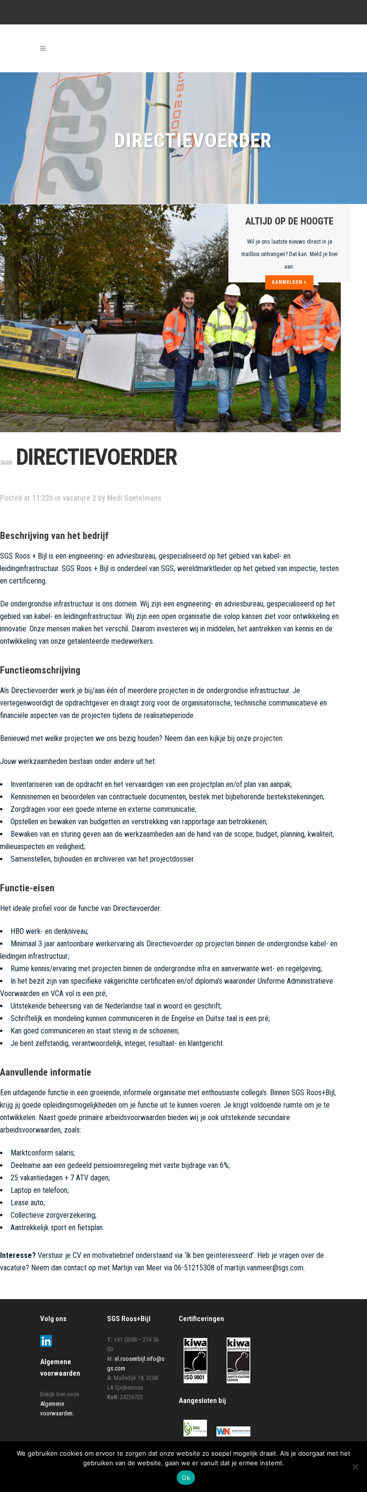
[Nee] (355, 1466)
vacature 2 (79, 498)
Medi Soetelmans (134, 498)
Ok (186, 1477)
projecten (267, 738)
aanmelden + (289, 282)
